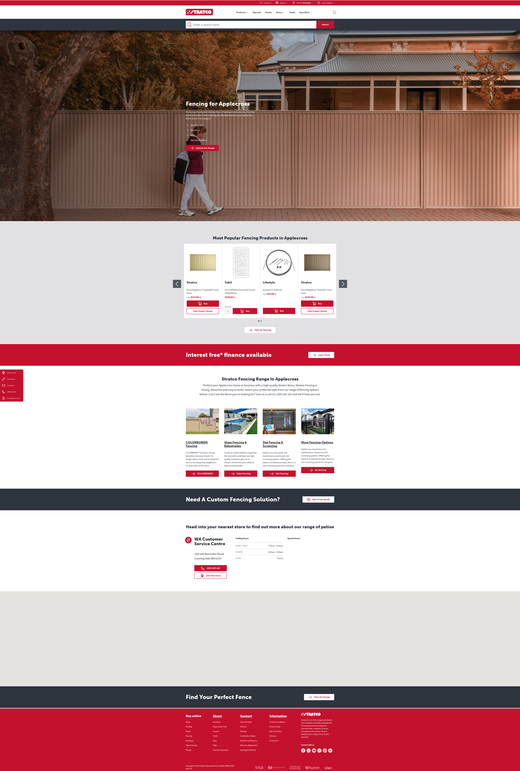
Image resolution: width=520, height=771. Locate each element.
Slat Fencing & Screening (273, 444)
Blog (215, 740)
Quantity (228, 307)
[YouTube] (314, 751)
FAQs (215, 745)
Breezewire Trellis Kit (272, 289)
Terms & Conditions (277, 722)
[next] (343, 284)
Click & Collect (246, 722)
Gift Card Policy (275, 731)
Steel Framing (191, 745)
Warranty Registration (249, 745)
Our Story (217, 722)
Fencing (189, 736)
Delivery (243, 731)
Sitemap (272, 736)
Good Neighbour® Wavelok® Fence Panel (316, 291)
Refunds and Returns (248, 740)
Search (325, 24)
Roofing (189, 726)
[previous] (177, 284)
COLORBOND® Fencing (197, 444)
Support (246, 716)
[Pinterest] (325, 751)
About (217, 716)
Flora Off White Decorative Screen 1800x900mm (240, 291)
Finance (243, 726)
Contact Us (273, 740)
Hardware (190, 740)
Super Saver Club (220, 726)
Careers (216, 731)
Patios (188, 722)
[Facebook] (303, 751)
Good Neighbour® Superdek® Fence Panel (203, 291)
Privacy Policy (274, 726)
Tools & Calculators (221, 750)
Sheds (188, 731)
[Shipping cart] (334, 12)
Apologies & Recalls (248, 750)
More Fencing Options (317, 442)
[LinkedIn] (330, 751)
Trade (215, 736)
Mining (188, 750)
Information (278, 716)
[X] (309, 751)
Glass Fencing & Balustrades (235, 444)
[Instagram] (319, 751)
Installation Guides (248, 736)
